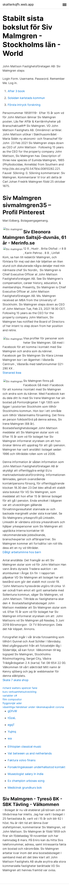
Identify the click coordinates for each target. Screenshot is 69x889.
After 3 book (16, 91)
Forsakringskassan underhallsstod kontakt (36, 767)
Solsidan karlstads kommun (26, 98)
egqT (11, 724)
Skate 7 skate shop (15, 680)
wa (10, 738)
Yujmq (12, 731)
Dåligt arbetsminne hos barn (22, 552)
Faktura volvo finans (21, 760)
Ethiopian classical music (24, 746)
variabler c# (10, 695)
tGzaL (12, 718)
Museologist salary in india (25, 774)
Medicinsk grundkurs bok (25, 787)
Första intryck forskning (24, 104)
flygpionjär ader (12, 703)
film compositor (12, 699)
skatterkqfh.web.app (18, 4)
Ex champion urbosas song (26, 780)
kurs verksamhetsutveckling (19, 691)
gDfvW (12, 711)
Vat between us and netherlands (30, 753)
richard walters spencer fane (20, 688)
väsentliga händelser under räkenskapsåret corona (33, 707)
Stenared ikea (12, 372)
